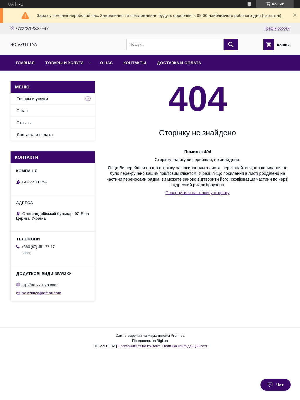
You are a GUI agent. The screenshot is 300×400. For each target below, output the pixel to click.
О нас (106, 63)
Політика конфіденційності (184, 346)
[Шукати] (231, 44)
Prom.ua (178, 336)
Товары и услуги (64, 63)
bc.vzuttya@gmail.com (41, 293)
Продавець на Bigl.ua (150, 341)
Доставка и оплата (179, 63)
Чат (280, 384)
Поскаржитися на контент (139, 346)
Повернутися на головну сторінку (198, 192)
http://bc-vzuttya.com (39, 284)
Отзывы (24, 122)
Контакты (134, 63)
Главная (25, 63)
